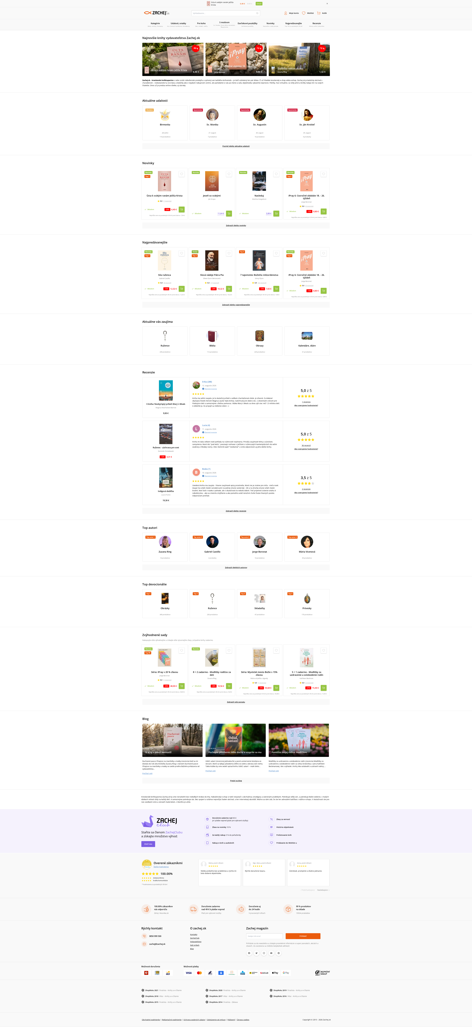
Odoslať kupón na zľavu (236, 545)
